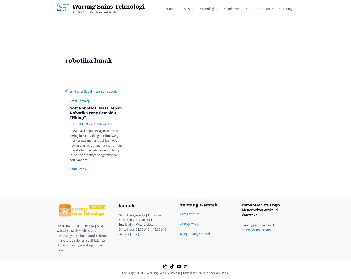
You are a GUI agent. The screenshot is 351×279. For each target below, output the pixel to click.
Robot (73, 101)
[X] (185, 266)
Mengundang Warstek (195, 234)
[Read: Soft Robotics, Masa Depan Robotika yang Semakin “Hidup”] (92, 91)
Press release (189, 214)
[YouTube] (179, 266)
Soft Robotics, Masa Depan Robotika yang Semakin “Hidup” (96, 113)
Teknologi (84, 101)
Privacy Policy (189, 224)
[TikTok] (172, 266)
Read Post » (78, 169)
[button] (191, 9)
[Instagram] (165, 266)
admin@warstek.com (256, 230)
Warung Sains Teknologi (108, 6)
